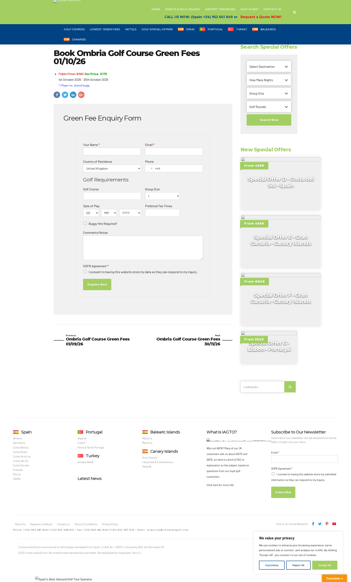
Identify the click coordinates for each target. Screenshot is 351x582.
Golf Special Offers (157, 29)
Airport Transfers (220, 9)
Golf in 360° (249, 9)
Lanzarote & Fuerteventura (157, 462)
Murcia (17, 474)
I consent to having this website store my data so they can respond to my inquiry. (143, 272)
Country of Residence (97, 161)
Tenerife (146, 466)
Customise (271, 565)
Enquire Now (97, 284)
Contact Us (272, 9)
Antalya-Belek (86, 462)
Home (156, 9)
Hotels (130, 29)
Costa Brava (20, 452)
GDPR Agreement (96, 266)
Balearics (268, 29)
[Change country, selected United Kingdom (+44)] (149, 168)
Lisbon (82, 442)
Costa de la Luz (22, 456)
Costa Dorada (21, 465)
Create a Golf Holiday (182, 9)
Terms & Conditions (85, 524)
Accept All (324, 565)
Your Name (91, 145)
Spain (190, 29)
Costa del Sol (20, 460)
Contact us (63, 524)
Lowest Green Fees (105, 29)
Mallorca (147, 438)
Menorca (147, 442)
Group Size (152, 189)
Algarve (82, 438)
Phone (149, 161)
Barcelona (19, 442)
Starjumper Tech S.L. (130, 552)
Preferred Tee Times (158, 206)
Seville (17, 478)
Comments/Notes (95, 232)
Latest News (90, 478)
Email (150, 145)
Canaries (79, 39)
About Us (20, 524)
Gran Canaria (149, 457)
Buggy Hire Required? (103, 223)
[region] (298, 552)
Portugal (215, 29)
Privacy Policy (110, 524)
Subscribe (283, 492)
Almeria (17, 438)
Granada (18, 469)
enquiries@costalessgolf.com (167, 529)
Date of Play (91, 206)
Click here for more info (220, 485)
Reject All (298, 565)
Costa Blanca (20, 447)
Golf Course (91, 189)
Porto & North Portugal (91, 447)
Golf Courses (74, 29)
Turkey (241, 29)
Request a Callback (41, 524)
